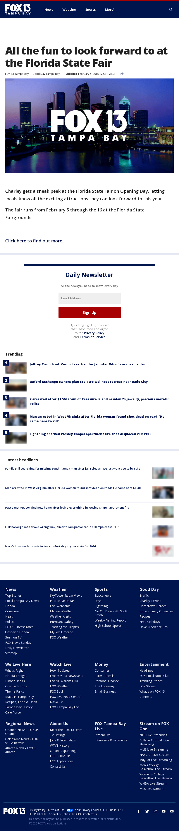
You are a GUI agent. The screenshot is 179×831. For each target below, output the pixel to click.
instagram (155, 811)
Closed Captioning (63, 751)
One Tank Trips (16, 686)
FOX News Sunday (18, 642)
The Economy (104, 686)
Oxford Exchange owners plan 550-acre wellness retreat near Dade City (89, 382)
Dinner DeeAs (15, 681)
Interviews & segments (111, 740)
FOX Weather (59, 637)
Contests (145, 697)
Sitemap (11, 653)
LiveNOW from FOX (64, 681)
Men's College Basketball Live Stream (155, 767)
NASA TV (56, 702)
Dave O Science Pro (153, 627)
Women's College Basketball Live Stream (155, 776)
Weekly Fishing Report (110, 620)
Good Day (149, 589)
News (10, 589)
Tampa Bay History (19, 707)
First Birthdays (149, 622)
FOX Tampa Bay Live (65, 707)
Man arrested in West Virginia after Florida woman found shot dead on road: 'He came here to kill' (73, 488)
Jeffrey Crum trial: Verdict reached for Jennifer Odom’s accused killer (87, 364)
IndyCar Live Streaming (155, 760)
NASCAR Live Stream (154, 755)
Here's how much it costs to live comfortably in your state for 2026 (50, 546)
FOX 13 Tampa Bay (17, 74)
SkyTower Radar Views (66, 595)
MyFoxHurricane (61, 632)
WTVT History (59, 745)
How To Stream (61, 670)
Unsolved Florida (17, 632)
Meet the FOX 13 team (66, 730)
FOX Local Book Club (154, 676)
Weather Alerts (60, 616)
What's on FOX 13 (152, 691)
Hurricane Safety (61, 622)
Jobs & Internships (63, 740)
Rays (98, 601)
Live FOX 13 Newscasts (66, 676)
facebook (138, 811)
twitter (147, 811)
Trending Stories (151, 681)
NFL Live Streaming (153, 735)
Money (101, 664)
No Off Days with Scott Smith (111, 613)
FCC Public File (60, 756)
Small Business (105, 691)
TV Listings (57, 735)
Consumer (12, 611)
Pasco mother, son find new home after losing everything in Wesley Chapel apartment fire (67, 507)
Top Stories (13, 595)
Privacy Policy (94, 333)
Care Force (13, 712)
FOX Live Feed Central (65, 697)
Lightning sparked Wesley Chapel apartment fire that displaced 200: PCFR (90, 434)
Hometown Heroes (153, 606)
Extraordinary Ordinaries (156, 611)
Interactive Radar (62, 601)
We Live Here (18, 664)
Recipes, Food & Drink (21, 702)
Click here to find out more (33, 241)
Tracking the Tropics (64, 627)
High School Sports (108, 625)
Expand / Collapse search (171, 9)
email (172, 811)
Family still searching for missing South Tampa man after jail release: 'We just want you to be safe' (73, 468)
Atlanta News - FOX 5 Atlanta (20, 750)
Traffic (144, 595)
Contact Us (58, 766)
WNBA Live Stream (153, 783)
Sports (101, 589)
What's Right (14, 670)
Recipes (144, 616)
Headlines (146, 670)
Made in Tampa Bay (19, 697)
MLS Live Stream (151, 789)
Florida (10, 606)
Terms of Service (92, 337)
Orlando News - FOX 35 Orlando (22, 732)
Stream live (102, 735)
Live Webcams (60, 606)
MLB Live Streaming (153, 749)
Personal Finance (107, 681)
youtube (163, 811)
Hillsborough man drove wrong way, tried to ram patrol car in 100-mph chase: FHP (62, 527)
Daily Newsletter (17, 648)
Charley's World (150, 601)
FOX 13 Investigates (19, 627)
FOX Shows (147, 686)
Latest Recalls (104, 676)
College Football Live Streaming (154, 742)
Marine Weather (61, 611)
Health (9, 616)
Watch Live (61, 664)
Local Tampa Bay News (22, 601)
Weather (58, 589)
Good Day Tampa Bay (46, 74)
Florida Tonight (16, 676)
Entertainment (154, 664)
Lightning (101, 606)
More (109, 9)
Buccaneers (103, 595)
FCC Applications (62, 761)
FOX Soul (56, 691)
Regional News (19, 723)
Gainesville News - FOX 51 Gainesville (21, 741)
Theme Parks (14, 691)
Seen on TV (13, 637)
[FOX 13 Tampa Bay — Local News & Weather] (19, 9)
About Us (59, 723)
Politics (10, 622)
